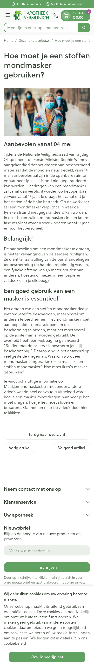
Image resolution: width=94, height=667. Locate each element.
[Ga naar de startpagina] (32, 15)
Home (8, 40)
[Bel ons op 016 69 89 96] (55, 15)
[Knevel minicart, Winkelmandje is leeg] (66, 15)
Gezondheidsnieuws (34, 40)
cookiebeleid (15, 643)
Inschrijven (47, 567)
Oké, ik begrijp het (47, 657)
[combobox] (41, 27)
